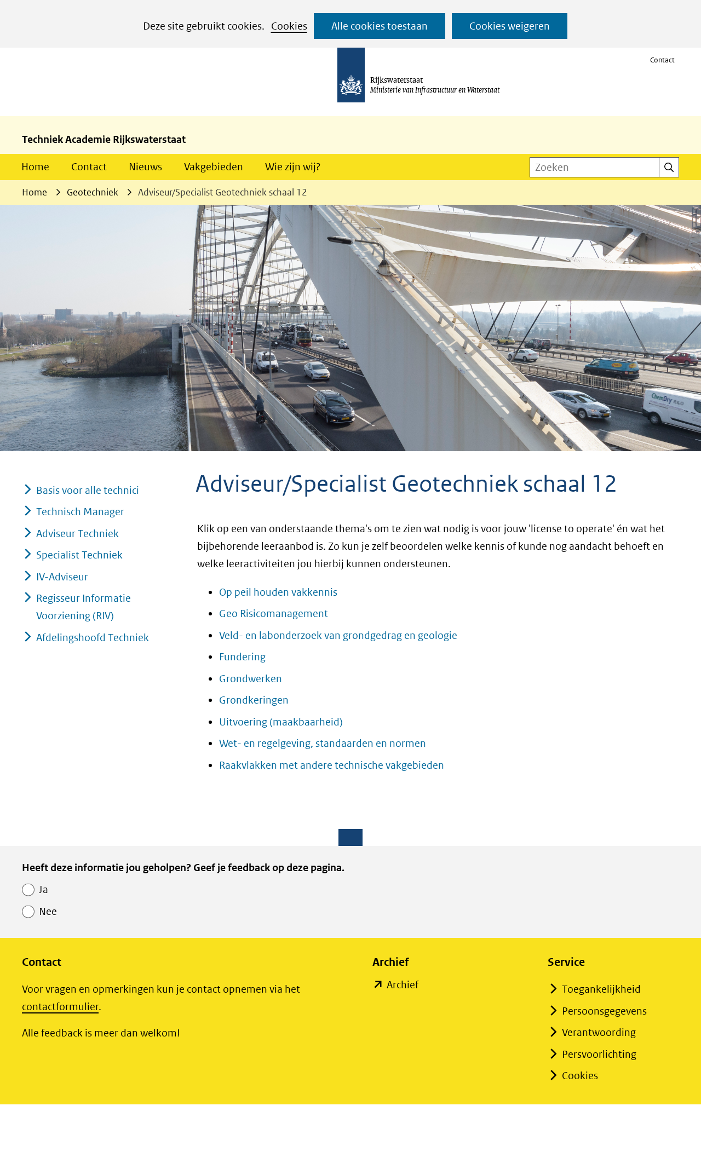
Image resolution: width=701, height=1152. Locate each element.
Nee (48, 911)
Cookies (289, 26)
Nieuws (145, 166)
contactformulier (60, 1006)
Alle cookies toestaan (379, 26)
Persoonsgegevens (604, 1011)
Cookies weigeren (509, 26)
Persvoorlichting (599, 1054)
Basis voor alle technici (87, 490)
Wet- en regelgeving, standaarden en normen (322, 743)
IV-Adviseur (62, 577)
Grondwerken (250, 678)
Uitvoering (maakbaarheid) (281, 722)
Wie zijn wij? (292, 166)
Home (35, 166)
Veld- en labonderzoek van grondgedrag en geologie (338, 635)
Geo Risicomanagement (273, 613)
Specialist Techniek (79, 555)
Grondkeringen (254, 700)
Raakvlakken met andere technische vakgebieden (331, 765)
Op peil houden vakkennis (278, 592)
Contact (662, 60)
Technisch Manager (80, 511)
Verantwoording (599, 1032)
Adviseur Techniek (77, 533)
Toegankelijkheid (601, 989)
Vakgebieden (213, 166)
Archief (402, 986)
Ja (43, 889)
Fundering (242, 656)
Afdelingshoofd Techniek (92, 637)
